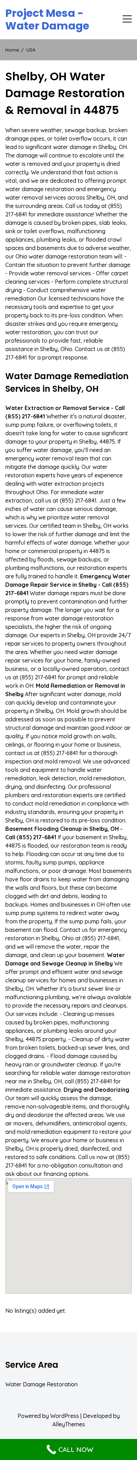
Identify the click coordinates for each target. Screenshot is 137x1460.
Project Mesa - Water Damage (47, 19)
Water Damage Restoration (41, 1384)
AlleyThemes (68, 1424)
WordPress (64, 1415)
